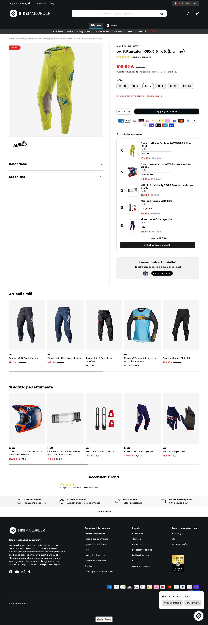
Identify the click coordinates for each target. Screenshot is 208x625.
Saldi (152, 31)
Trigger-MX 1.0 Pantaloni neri (23, 358)
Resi (87, 549)
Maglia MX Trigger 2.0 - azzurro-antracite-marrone (140, 360)
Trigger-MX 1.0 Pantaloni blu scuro (64, 358)
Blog (52, 3)
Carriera (136, 538)
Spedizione (137, 72)
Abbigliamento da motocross (59, 38)
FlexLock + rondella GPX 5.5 (156, 201)
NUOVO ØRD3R (179, 544)
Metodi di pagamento (96, 538)
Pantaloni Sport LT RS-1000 (176, 358)
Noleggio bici (26, 3)
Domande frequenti (95, 560)
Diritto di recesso (141, 555)
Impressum (138, 544)
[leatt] (22, 144)
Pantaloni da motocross (89, 38)
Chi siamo (137, 533)
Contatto (90, 566)
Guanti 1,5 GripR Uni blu (174, 451)
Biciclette (58, 31)
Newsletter (41, 3)
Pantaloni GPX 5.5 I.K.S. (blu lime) (166, 144)
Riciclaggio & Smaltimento (99, 571)
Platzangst (178, 533)
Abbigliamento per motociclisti (25, 38)
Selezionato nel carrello (157, 245)
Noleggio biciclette (95, 555)
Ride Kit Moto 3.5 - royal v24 (156, 219)
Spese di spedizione (95, 544)
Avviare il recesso (141, 566)
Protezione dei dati (142, 549)
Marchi (142, 31)
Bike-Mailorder (21, 603)
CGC (134, 560)
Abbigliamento (85, 31)
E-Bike (70, 31)
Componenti (103, 31)
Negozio (13, 3)
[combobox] (119, 13)
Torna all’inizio (104, 511)
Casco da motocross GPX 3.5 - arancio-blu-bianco (166, 165)
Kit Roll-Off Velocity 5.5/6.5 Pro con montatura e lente (167, 186)
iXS (173, 538)
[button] (197, 13)
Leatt (118, 46)
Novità (131, 31)
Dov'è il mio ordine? (95, 533)
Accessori (119, 31)
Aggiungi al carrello (167, 111)
